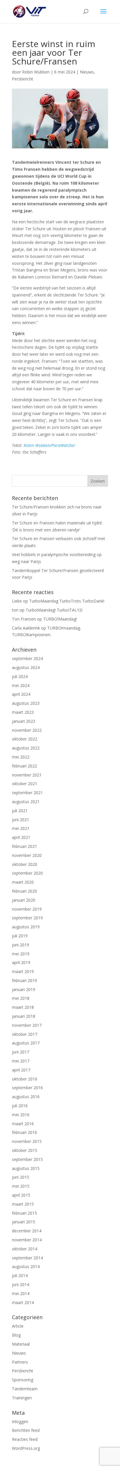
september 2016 (27, 1087)
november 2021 (27, 775)
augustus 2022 (26, 748)
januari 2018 (23, 1016)
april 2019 (21, 962)
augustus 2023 (26, 703)
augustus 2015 (26, 1168)
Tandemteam (25, 1388)
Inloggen (20, 1421)
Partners (20, 1362)
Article (18, 1326)
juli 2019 (20, 935)
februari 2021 (24, 846)
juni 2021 (20, 819)
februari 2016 (24, 1132)
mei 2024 (20, 685)
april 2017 (21, 1070)
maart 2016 (23, 1123)
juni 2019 (20, 944)
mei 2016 (20, 1114)
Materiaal (21, 1344)
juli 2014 (20, 1275)
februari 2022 (24, 766)
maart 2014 (23, 1302)
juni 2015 (20, 1177)
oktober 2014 (24, 1249)
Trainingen (22, 1397)
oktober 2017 (24, 1034)
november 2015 (27, 1141)
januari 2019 (23, 989)
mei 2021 (20, 828)
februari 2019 (24, 980)
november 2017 (27, 1025)
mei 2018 (20, 998)
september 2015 (27, 1159)
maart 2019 (23, 971)
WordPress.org (26, 1448)
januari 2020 (23, 900)
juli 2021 (20, 810)
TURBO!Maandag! (60, 619)
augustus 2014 (26, 1266)
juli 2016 (20, 1105)
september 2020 (27, 873)
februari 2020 (24, 891)
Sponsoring (22, 1379)
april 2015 (21, 1195)
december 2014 (26, 1231)
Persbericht (22, 79)
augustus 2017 (26, 1043)
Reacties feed (25, 1439)
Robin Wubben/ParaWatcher (49, 445)
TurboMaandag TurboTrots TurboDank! (66, 601)
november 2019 (27, 909)
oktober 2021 (24, 783)
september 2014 (27, 1258)
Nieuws (87, 72)
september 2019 (27, 917)
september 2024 (27, 658)
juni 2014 (20, 1284)
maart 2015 (23, 1204)
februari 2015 (24, 1213)
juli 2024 (20, 676)
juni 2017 (20, 1052)
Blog (16, 1335)
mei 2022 (20, 757)
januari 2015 (23, 1222)
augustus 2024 (26, 667)
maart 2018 (23, 1007)
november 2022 (27, 730)
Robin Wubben (36, 72)
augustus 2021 (26, 801)
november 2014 (27, 1240)
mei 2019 (20, 953)
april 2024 (21, 694)
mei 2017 (20, 1061)
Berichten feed (26, 1430)
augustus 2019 (26, 926)
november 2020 (27, 855)
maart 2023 (23, 712)
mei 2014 (20, 1293)
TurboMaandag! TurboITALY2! (54, 610)
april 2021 (21, 837)
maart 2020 (23, 882)
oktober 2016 (24, 1079)
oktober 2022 (24, 739)
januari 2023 (23, 721)
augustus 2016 (26, 1096)
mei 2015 (20, 1186)
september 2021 (27, 792)
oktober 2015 (24, 1150)
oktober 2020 (24, 864)
